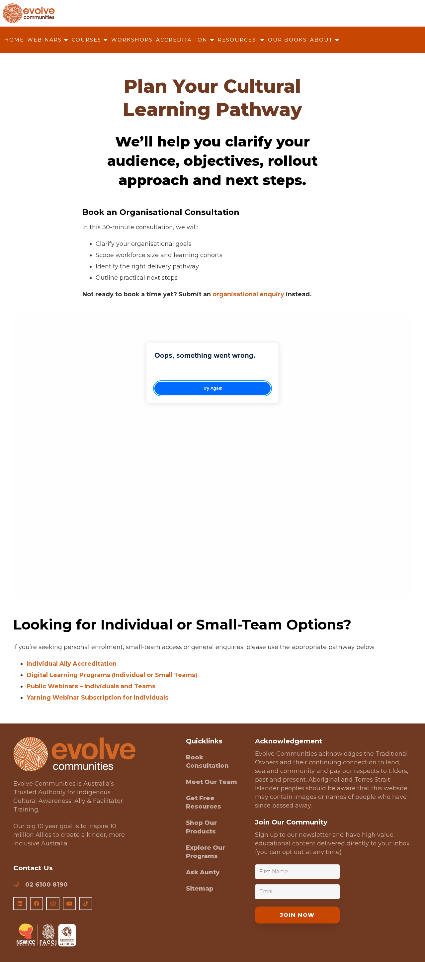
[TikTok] (85, 903)
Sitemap (199, 888)
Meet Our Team (211, 782)
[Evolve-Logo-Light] (74, 754)
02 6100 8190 (46, 884)
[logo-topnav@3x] (29, 13)
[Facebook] (36, 903)
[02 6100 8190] (19, 884)
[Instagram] (52, 903)
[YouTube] (69, 903)
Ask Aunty (202, 872)
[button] (65, 40)
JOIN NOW (297, 915)
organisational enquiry (248, 294)
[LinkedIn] (20, 903)
